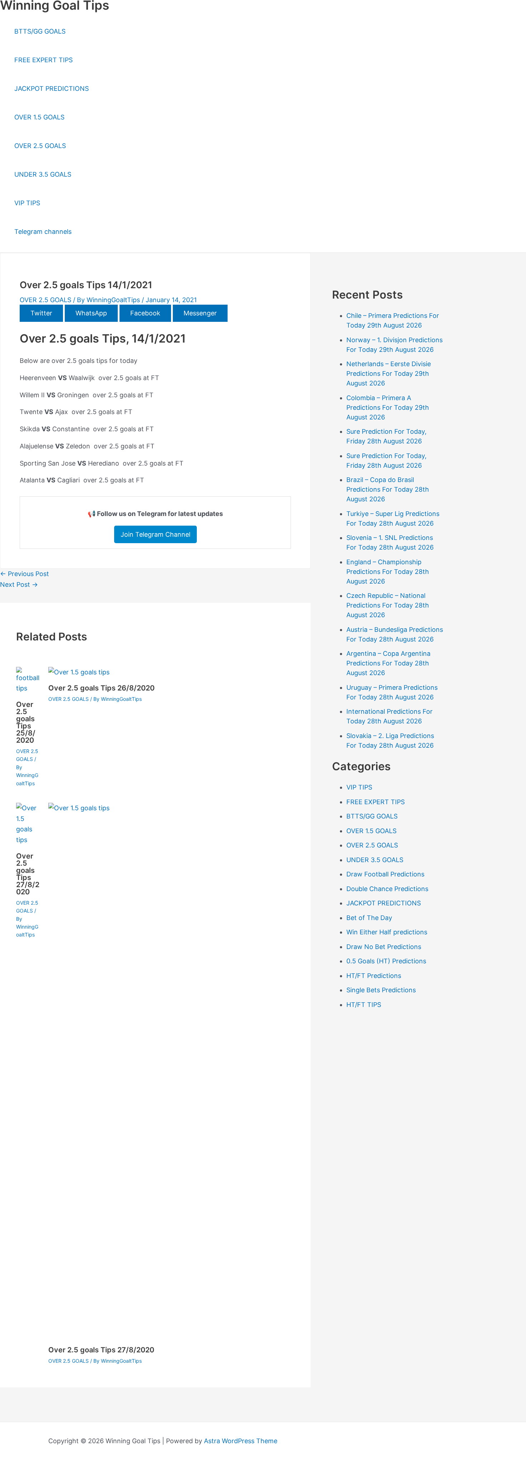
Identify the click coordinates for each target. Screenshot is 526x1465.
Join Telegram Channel (155, 534)
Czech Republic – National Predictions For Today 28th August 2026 (387, 605)
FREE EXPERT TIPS (43, 60)
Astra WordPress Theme (240, 1441)
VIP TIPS (27, 203)
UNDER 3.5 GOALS (42, 174)
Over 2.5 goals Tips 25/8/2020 (25, 722)
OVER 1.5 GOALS (39, 117)
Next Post (19, 584)
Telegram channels (43, 231)
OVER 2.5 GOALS (40, 145)
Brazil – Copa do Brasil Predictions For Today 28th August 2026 (387, 489)
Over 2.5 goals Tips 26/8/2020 (101, 688)
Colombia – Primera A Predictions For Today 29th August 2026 (387, 407)
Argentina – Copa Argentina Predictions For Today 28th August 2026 (388, 663)
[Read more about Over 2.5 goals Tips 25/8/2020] (27, 688)
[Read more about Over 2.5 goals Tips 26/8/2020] (78, 672)
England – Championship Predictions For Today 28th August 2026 (387, 571)
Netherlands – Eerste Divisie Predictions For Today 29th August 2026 (388, 373)
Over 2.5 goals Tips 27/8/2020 (27, 874)
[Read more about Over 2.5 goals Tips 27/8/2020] (27, 840)
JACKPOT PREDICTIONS (51, 88)
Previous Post (24, 573)
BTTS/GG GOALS (39, 31)
